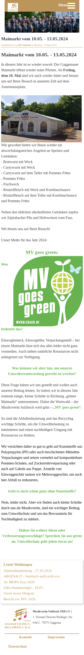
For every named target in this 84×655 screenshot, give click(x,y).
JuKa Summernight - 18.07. (24, 588)
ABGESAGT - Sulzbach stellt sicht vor (32, 576)
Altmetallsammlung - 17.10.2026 (28, 571)
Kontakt (25, 637)
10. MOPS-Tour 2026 (19, 582)
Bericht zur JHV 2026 (19, 599)
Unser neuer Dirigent (19, 593)
